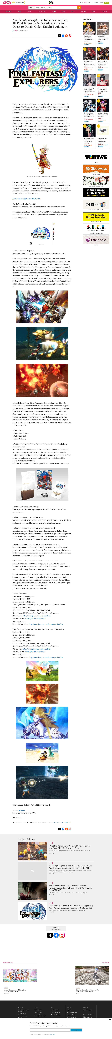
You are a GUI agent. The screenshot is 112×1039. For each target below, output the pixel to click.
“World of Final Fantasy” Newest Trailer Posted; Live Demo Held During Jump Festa (69, 846)
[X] (50, 935)
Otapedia (96, 2)
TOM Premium (22, 1013)
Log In (101, 2)
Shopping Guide (19, 2)
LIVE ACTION (42, 11)
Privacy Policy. (52, 1034)
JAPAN (72, 11)
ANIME (19, 11)
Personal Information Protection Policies (40, 1015)
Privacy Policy (38, 1012)
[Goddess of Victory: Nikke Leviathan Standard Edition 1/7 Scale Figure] (89, 80)
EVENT (54, 11)
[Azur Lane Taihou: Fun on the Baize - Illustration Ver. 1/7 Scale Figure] (103, 80)
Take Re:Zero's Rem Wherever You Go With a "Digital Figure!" (87, 991)
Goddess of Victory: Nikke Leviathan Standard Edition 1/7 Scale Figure (89, 89)
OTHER (103, 11)
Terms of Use (38, 1010)
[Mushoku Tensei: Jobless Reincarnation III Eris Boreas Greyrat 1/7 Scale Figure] (89, 53)
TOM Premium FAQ (56, 1012)
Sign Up (106, 2)
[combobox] (56, 7)
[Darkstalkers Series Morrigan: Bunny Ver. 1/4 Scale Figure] (89, 130)
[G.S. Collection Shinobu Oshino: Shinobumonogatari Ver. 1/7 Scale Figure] (89, 28)
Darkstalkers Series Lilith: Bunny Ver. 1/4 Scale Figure (103, 114)
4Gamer (22, 810)
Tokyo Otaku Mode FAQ (56, 1015)
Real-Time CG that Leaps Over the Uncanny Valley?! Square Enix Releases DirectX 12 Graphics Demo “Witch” (70, 887)
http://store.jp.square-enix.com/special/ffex (46, 624)
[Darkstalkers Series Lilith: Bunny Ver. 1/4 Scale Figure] (103, 105)
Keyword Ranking (71, 1015)
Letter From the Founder (22, 1016)
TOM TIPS (83, 11)
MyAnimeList (88, 1017)
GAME (93, 11)
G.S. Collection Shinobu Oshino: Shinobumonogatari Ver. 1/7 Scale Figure (89, 37)
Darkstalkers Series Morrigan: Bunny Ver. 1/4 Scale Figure (89, 140)
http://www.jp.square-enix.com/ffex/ (37, 616)
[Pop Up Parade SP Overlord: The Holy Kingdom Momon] (103, 53)
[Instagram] (62, 935)
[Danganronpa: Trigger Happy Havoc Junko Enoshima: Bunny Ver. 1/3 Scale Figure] (103, 28)
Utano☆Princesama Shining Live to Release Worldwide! (15, 991)
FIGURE (63, 11)
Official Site (26, 199)
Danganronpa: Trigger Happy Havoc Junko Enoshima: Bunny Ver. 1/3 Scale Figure (103, 37)
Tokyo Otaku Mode (51, 2)
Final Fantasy (17, 817)
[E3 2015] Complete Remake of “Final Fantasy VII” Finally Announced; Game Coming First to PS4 (70, 866)
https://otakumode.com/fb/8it (61, 822)
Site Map (69, 1010)
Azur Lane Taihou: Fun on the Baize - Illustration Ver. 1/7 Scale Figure (102, 89)
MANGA (29, 11)
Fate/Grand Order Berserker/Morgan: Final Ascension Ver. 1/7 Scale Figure (89, 114)
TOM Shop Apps (87, 1010)
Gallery (90, 2)
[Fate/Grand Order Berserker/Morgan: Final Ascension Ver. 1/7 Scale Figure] (89, 105)
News (85, 2)
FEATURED (8, 11)
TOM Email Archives (72, 1012)
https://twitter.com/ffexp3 (35, 618)
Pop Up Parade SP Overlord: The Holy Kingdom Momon (102, 63)
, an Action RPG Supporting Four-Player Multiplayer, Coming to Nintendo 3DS (71, 906)
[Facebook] (56, 935)
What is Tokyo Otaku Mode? (23, 1010)
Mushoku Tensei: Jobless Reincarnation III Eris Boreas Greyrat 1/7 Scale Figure (89, 63)
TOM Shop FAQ (55, 1010)
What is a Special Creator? (71, 1018)
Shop (81, 2)
